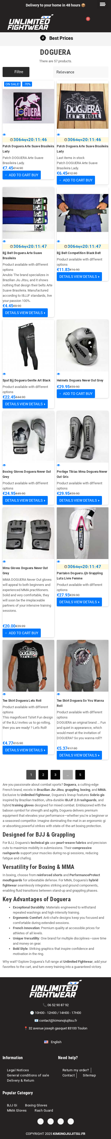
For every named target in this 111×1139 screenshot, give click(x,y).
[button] (16, 72)
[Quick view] (4, 134)
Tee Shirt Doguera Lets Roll (22, 700)
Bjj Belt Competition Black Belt (79, 253)
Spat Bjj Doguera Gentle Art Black (26, 380)
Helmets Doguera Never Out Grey (80, 380)
